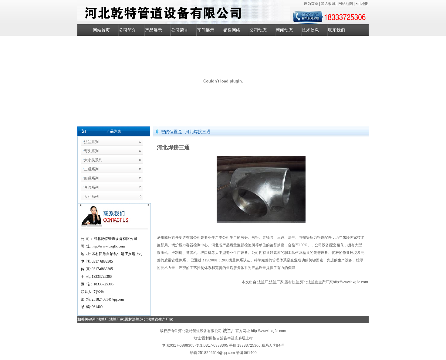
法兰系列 (91, 142)
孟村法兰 (292, 282)
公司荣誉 (179, 30)
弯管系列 (91, 187)
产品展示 (153, 30)
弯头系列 (91, 151)
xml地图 (362, 4)
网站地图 (346, 4)
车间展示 (205, 30)
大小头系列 (93, 160)
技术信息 (310, 30)
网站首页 (101, 30)
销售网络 (231, 30)
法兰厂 (262, 282)
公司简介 (127, 30)
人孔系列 (91, 196)
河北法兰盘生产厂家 (316, 282)
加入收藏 (328, 4)
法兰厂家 (276, 282)
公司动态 (258, 30)
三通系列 (91, 169)
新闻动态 (284, 30)
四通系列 (91, 178)
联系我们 (336, 30)
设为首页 (311, 4)
